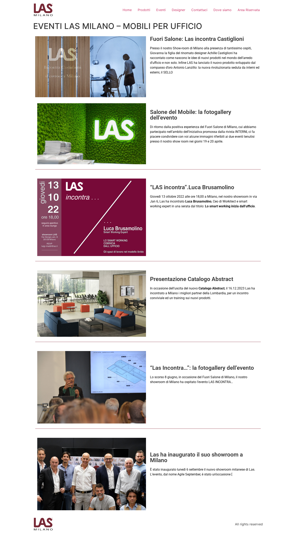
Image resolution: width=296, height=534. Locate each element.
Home (127, 10)
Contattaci (199, 10)
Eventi (161, 10)
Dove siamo (222, 10)
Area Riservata (249, 10)
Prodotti (144, 10)
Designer (178, 10)
